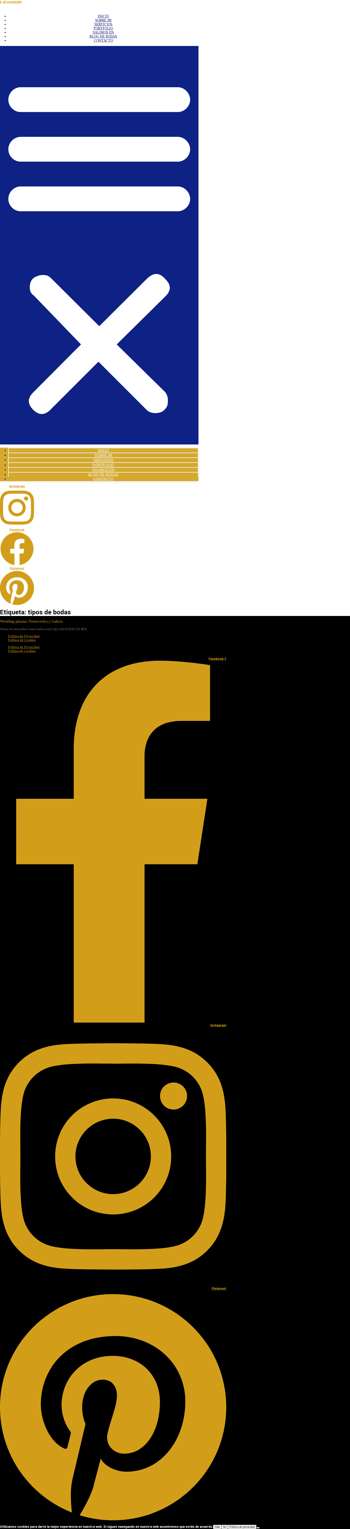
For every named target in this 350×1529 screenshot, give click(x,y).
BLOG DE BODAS (103, 37)
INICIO (103, 16)
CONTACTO (103, 41)
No (224, 1526)
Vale (217, 1526)
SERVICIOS (103, 25)
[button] (99, 245)
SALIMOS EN (103, 33)
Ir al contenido (11, 2)
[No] (258, 1527)
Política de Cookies (22, 640)
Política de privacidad (242, 1526)
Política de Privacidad (23, 636)
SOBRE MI (103, 20)
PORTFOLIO (103, 29)
